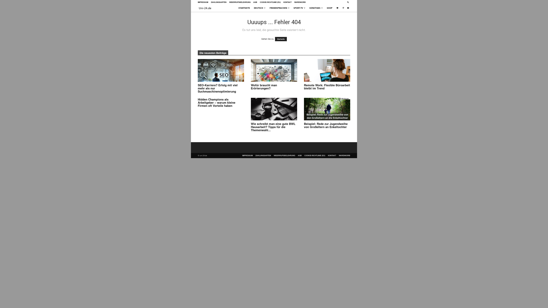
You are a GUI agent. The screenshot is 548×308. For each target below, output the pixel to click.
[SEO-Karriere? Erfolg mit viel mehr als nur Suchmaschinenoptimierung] (221, 70)
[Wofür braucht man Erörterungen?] (274, 70)
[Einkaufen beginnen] (337, 8)
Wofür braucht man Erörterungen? (264, 86)
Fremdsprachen (278, 8)
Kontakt (287, 2)
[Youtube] (348, 8)
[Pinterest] (343, 8)
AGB (255, 2)
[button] (348, 2)
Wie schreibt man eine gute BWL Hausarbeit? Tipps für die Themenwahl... (273, 127)
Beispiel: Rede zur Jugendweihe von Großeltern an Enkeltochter (326, 125)
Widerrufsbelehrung (240, 2)
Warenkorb (300, 2)
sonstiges (314, 8)
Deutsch (258, 8)
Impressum (203, 2)
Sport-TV (298, 8)
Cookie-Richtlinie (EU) (270, 2)
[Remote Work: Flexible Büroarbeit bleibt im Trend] (327, 70)
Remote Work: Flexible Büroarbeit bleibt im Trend (327, 86)
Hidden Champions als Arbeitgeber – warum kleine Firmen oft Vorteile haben (216, 102)
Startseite (244, 8)
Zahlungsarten (218, 2)
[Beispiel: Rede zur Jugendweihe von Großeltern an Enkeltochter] (327, 109)
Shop (329, 8)
